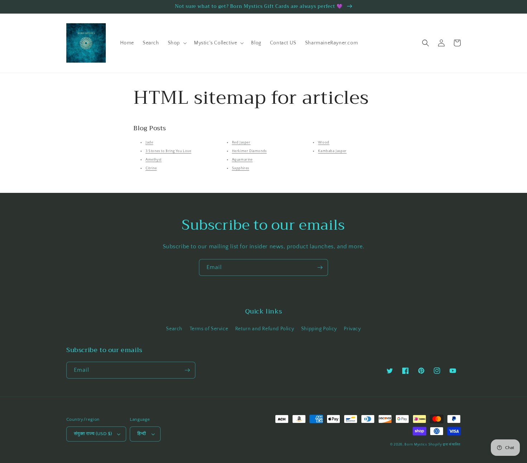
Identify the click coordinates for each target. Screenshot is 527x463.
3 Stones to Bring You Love (168, 151)
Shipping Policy (319, 329)
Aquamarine (242, 160)
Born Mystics (415, 445)
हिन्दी (141, 433)
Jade (149, 143)
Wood (323, 143)
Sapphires (240, 168)
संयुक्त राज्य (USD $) (93, 433)
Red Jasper (241, 143)
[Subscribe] (320, 267)
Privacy (352, 329)
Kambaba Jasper (332, 151)
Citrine (151, 168)
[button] (176, 42)
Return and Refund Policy (264, 329)
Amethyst (154, 160)
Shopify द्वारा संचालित (444, 445)
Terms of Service (209, 329)
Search (174, 329)
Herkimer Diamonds (249, 151)
